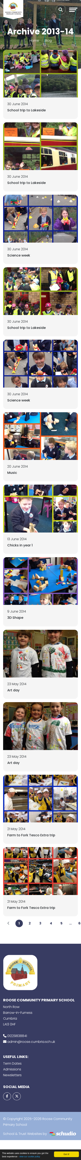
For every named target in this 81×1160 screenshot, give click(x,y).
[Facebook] (7, 1096)
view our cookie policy (29, 1156)
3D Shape (15, 617)
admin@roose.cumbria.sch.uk (31, 1041)
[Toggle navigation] (73, 9)
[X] (17, 1096)
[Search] (61, 10)
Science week (18, 255)
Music (12, 472)
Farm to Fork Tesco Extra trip (31, 835)
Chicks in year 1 (20, 545)
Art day (13, 690)
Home (34, 40)
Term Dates (12, 1063)
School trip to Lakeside (26, 110)
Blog (48, 40)
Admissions (12, 1069)
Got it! (66, 1154)
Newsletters (12, 1075)
